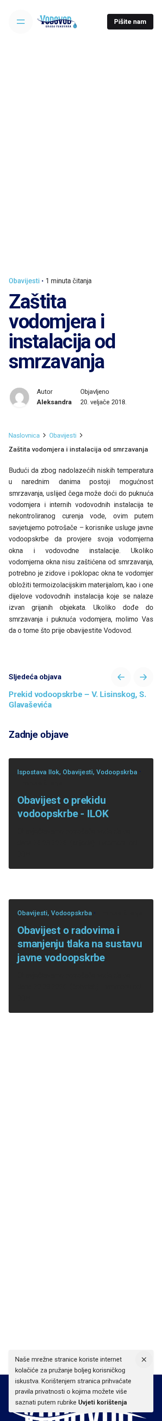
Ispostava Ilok (38, 772)
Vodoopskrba (116, 772)
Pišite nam (130, 22)
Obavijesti (24, 281)
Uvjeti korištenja (102, 1402)
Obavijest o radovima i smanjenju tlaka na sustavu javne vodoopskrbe (79, 943)
